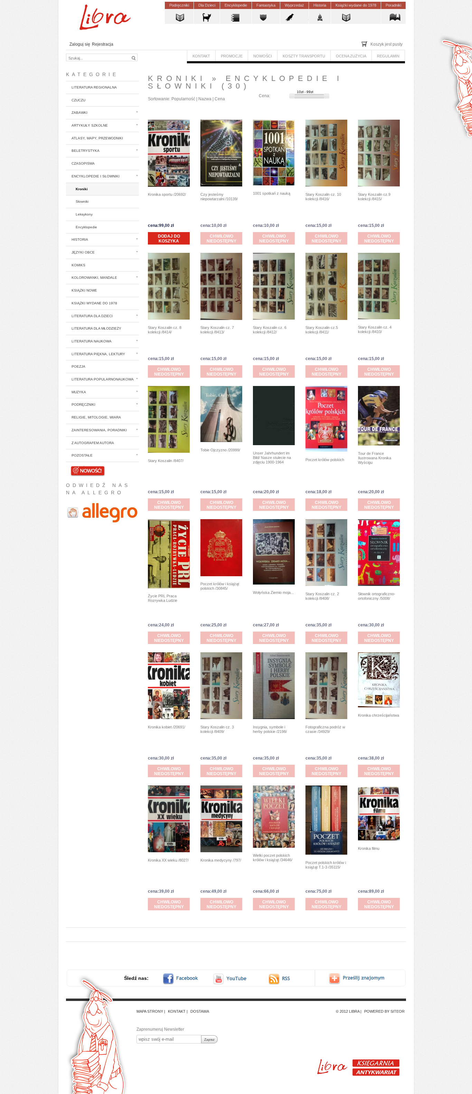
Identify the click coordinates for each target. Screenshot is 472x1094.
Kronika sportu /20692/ (167, 194)
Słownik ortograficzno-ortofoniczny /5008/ (376, 596)
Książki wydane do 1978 (94, 303)
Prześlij (362, 978)
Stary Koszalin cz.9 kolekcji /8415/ (374, 196)
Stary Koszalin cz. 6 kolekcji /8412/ (269, 329)
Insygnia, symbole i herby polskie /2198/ (270, 729)
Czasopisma (83, 163)
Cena (220, 98)
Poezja (78, 366)
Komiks (78, 265)
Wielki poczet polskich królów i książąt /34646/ (272, 857)
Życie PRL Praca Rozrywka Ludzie (162, 598)
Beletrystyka (86, 151)
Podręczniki (83, 404)
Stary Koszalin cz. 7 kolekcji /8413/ (217, 329)
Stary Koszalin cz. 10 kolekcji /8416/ (323, 196)
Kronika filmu (368, 848)
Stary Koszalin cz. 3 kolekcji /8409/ (217, 729)
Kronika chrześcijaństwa (378, 715)
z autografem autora (93, 443)
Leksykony (84, 214)
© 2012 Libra (347, 1011)
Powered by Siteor (384, 1011)
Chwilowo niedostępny (221, 238)
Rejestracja (102, 44)
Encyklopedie (86, 227)
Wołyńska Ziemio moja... (273, 592)
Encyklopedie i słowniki (96, 176)
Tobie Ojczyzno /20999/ (220, 450)
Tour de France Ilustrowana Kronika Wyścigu (374, 458)
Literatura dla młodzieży (96, 328)
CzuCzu (78, 100)
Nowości (80, 468)
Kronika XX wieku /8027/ (168, 860)
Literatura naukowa (92, 341)
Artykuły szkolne (90, 125)
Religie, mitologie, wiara (96, 417)
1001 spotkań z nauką (271, 193)
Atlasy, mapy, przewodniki (97, 138)
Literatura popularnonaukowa (103, 379)
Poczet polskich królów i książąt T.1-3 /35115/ (325, 865)
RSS (286, 978)
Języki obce (83, 252)
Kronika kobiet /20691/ (166, 727)
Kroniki (82, 189)
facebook (185, 978)
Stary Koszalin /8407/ (165, 461)
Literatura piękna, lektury (98, 354)
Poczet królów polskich (324, 460)
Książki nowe (84, 290)
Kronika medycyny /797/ (220, 860)
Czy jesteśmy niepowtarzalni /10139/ (219, 196)
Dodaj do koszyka (169, 238)
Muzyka (79, 392)
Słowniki (82, 201)
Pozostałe (82, 455)
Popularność (183, 98)
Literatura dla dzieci (92, 316)
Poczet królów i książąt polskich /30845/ (219, 586)
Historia (80, 239)
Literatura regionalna (94, 87)
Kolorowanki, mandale (94, 277)
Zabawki (79, 112)
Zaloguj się (79, 44)
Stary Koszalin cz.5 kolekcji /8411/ (321, 329)
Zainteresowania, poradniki (99, 430)
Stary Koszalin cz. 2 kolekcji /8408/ (322, 596)
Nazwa (204, 98)
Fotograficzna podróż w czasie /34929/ (325, 729)
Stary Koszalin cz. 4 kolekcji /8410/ (374, 329)
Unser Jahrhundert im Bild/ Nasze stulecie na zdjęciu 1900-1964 (272, 457)
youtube (230, 978)
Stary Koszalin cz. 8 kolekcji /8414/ (164, 329)
